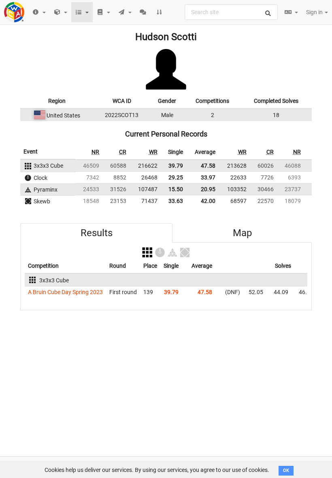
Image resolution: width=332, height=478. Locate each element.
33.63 (175, 201)
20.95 (208, 189)
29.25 (175, 177)
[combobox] (231, 12)
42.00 (208, 201)
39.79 (175, 165)
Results (97, 233)
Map (242, 233)
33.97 (208, 177)
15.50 (175, 189)
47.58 (208, 165)
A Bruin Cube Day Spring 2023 (65, 292)
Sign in (315, 12)
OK (286, 470)
